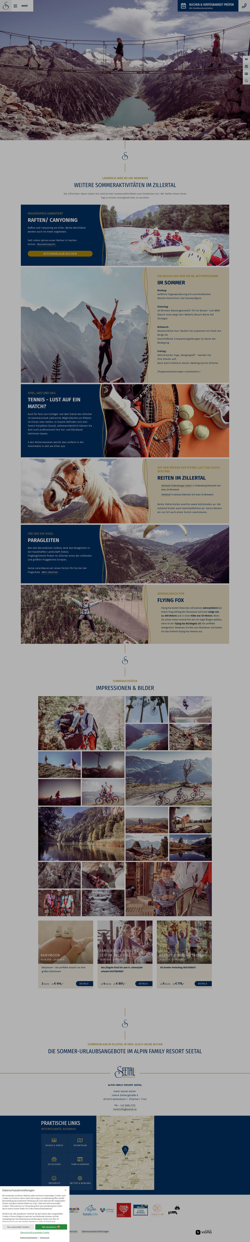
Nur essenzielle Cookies (18, 1227)
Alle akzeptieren (49, 1227)
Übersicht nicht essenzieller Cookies (34, 1232)
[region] (34, 1207)
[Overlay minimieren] (65, 1190)
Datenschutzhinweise (28, 1237)
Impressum (44, 1237)
